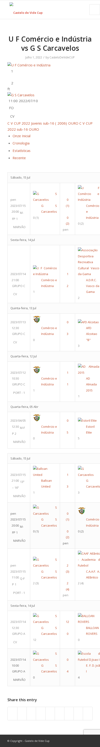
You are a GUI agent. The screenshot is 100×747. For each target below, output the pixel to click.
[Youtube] (75, 740)
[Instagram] (82, 740)
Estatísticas (21, 150)
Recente (19, 157)
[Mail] (89, 740)
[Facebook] (68, 740)
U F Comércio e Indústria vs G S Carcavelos (50, 43)
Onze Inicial (21, 135)
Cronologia (21, 143)
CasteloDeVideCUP (62, 57)
